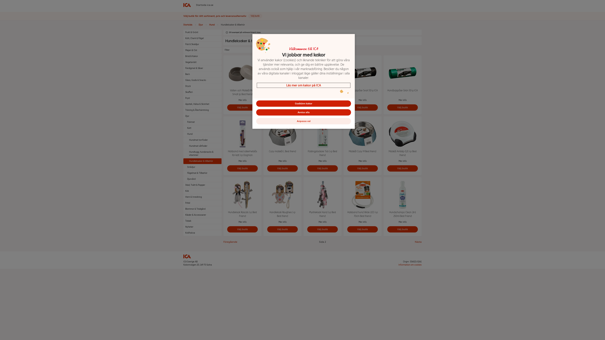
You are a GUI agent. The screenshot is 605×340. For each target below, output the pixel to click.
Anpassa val (304, 121)
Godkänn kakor (303, 103)
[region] (303, 81)
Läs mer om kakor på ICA (303, 85)
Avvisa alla (304, 112)
